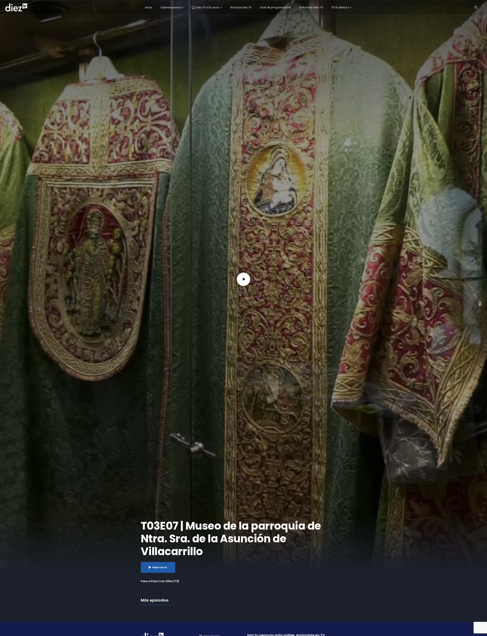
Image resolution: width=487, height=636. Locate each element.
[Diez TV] (16, 7)
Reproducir (159, 567)
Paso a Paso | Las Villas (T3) (160, 581)
